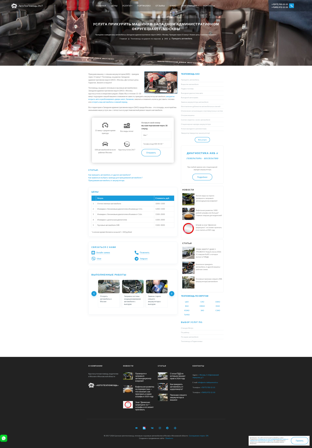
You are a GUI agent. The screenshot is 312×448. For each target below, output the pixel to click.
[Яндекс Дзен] (175, 428)
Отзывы (160, 6)
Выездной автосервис (189, 97)
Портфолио (144, 6)
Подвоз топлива (187, 89)
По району (185, 332)
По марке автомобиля (189, 337)
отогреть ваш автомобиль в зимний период (109, 102)
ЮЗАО (186, 310)
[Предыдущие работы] (94, 293)
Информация (189, 6)
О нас (173, 6)
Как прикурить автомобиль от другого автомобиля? (109, 175)
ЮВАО (202, 306)
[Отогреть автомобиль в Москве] (109, 286)
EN (207, 436)
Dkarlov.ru (169, 438)
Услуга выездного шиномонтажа (193, 129)
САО (202, 302)
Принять (299, 440)
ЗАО (202, 310)
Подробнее (202, 177)
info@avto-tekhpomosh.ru (208, 382)
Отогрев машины (188, 115)
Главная (101, 6)
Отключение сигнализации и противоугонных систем (202, 111)
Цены (114, 6)
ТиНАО (187, 315)
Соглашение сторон (197, 436)
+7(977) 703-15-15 (280, 4)
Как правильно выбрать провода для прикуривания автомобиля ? (115, 177)
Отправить (151, 152)
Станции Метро (187, 328)
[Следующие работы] (171, 293)
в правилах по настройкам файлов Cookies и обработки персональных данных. (269, 440)
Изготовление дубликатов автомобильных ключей (200, 106)
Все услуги (202, 140)
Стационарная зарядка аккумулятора (196, 124)
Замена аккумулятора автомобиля (194, 102)
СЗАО (217, 310)
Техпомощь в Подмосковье (191, 341)
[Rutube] (144, 428)
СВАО (217, 302)
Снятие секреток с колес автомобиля (195, 120)
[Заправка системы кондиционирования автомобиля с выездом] (133, 286)
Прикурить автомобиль (190, 80)
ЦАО (187, 302)
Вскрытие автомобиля (190, 84)
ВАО (187, 306)
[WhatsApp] (3, 438)
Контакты (209, 6)
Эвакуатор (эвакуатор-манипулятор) (195, 133)
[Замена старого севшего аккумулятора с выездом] (157, 286)
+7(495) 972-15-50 (280, 7)
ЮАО (218, 306)
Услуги (126, 6)
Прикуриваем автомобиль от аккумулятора (106, 180)
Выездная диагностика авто (192, 93)
